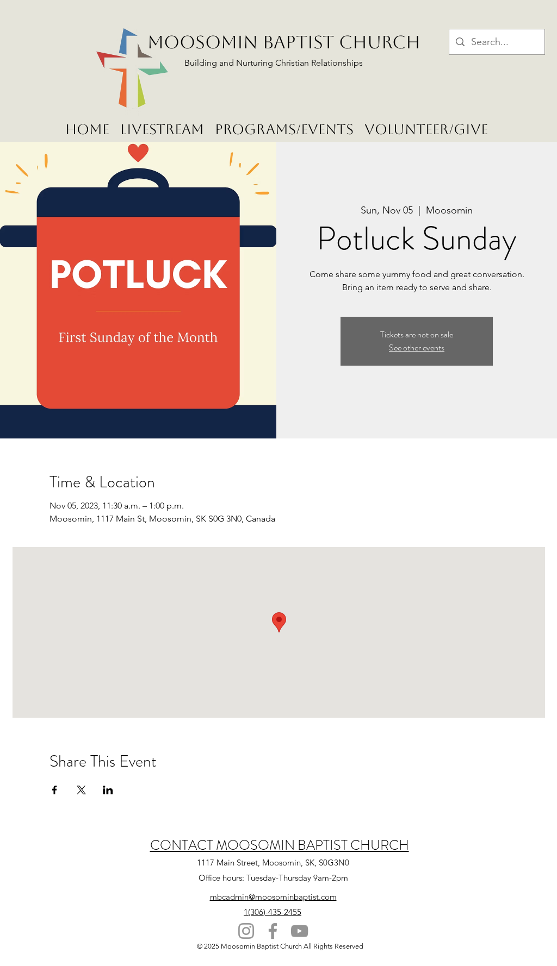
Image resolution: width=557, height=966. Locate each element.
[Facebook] (272, 931)
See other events (416, 347)
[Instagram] (246, 931)
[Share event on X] (81, 790)
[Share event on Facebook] (54, 790)
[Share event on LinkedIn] (108, 790)
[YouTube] (299, 931)
